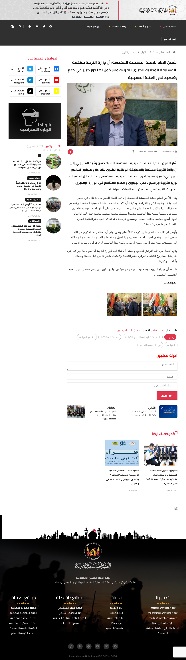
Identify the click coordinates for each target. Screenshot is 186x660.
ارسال (164, 395)
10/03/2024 (168, 151)
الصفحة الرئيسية (162, 52)
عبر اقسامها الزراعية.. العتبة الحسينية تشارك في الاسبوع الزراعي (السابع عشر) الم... (27, 164)
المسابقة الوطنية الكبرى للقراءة (142, 337)
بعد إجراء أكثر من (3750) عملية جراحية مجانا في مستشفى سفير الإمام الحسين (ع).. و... (25, 207)
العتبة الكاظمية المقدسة (23, 612)
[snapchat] (80, 646)
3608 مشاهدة (146, 151)
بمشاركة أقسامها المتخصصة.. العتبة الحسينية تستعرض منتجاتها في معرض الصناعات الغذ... (26, 230)
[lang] (12, 26)
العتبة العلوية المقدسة (23, 607)
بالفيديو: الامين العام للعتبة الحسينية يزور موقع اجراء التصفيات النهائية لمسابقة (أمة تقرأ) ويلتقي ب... (161, 477)
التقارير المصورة (33, 199)
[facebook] (51, 26)
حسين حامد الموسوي (128, 330)
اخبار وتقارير (128, 52)
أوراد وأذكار (116, 623)
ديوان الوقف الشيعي (70, 612)
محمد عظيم (157, 330)
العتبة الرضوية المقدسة (23, 618)
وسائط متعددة (118, 26)
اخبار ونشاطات (144, 26)
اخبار (143, 52)
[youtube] (37, 26)
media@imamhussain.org (163, 618)
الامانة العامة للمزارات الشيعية (69, 618)
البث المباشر (170, 39)
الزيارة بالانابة (93, 26)
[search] (19, 26)
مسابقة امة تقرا (109, 337)
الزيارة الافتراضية (116, 618)
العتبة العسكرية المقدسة (23, 623)
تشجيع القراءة (86, 337)
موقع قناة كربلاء (70, 623)
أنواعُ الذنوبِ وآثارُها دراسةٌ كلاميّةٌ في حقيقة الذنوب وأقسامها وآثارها (28, 186)
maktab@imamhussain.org (162, 612)
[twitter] (44, 26)
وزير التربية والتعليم (150, 345)
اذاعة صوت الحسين (116, 628)
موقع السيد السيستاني (70, 607)
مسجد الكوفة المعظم (23, 633)
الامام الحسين (169, 26)
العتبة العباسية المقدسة (23, 628)
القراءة (171, 345)
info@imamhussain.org (162, 607)
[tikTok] (71, 646)
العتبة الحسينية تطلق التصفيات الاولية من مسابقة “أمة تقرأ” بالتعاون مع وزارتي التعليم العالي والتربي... (122, 477)
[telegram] (89, 646)
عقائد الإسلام (34, 178)
